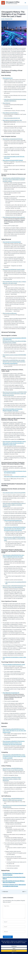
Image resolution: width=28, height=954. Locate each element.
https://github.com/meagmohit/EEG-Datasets (13, 160)
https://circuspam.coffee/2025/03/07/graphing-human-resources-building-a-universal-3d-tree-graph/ (14, 539)
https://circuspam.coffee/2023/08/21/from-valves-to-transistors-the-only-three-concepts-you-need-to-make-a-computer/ (14, 756)
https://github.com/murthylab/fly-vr (10, 112)
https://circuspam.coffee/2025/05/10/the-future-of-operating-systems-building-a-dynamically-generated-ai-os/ (14, 505)
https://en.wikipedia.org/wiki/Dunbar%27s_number (14, 664)
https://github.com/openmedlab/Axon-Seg (12, 120)
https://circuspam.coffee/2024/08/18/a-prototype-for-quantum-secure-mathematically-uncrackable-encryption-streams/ (14, 180)
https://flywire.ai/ (6, 103)
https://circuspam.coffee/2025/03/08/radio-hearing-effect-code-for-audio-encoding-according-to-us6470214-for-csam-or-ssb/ (14, 443)
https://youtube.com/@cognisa (10, 313)
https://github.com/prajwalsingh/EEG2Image (12, 139)
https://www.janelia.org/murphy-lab (12, 118)
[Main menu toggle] (25, 2)
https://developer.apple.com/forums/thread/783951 (14, 492)
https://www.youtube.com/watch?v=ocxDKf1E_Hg (15, 476)
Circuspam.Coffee (12, 2)
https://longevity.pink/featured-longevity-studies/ (14, 269)
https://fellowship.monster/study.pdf (11, 692)
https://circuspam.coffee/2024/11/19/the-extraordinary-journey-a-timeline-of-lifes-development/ (12, 779)
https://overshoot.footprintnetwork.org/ (13, 520)
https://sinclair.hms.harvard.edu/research (12, 242)
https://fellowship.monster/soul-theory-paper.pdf (14, 217)
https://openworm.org (8, 78)
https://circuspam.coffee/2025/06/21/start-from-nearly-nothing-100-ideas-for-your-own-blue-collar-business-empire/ (14, 730)
